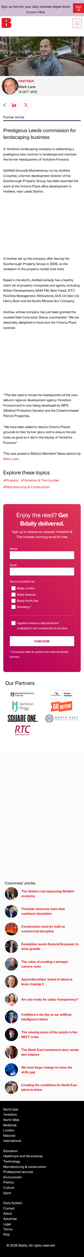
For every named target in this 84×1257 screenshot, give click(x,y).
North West (11, 1120)
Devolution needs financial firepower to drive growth (49, 946)
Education (10, 1151)
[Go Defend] (61, 706)
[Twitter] (26, 104)
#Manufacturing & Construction (26, 487)
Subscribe (42, 641)
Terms (7, 1229)
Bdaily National (26, 594)
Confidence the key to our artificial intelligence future (46, 1016)
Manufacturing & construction (24, 1166)
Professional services (18, 1172)
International (12, 1140)
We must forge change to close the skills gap (46, 1069)
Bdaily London (26, 588)
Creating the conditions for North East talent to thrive (49, 1087)
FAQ (6, 1234)
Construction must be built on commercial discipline (43, 928)
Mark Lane (26, 86)
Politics (8, 1182)
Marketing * (24, 607)
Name (13, 548)
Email (13, 565)
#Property (11, 480)
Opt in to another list (22, 581)
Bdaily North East (27, 600)
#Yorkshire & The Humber (40, 480)
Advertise (10, 1218)
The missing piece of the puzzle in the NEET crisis (49, 1034)
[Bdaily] (6, 22)
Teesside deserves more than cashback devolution (43, 911)
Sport (7, 1193)
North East (10, 1109)
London (8, 1130)
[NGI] (61, 694)
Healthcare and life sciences (23, 1156)
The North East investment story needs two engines (50, 1051)
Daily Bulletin (12, 1203)
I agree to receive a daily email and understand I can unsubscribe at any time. (42, 625)
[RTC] (22, 730)
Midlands (10, 1125)
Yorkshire (10, 1114)
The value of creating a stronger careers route (44, 963)
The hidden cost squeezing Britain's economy (47, 893)
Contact (9, 1208)
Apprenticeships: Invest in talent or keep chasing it (47, 981)
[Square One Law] (22, 718)
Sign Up (79, 8)
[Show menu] (77, 23)
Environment (12, 1177)
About (7, 1213)
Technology (11, 1161)
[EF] (22, 694)
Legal (7, 1224)
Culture (8, 1187)
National (9, 1135)
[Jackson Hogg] (22, 706)
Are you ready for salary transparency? (49, 999)
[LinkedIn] (14, 104)
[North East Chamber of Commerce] (61, 718)
